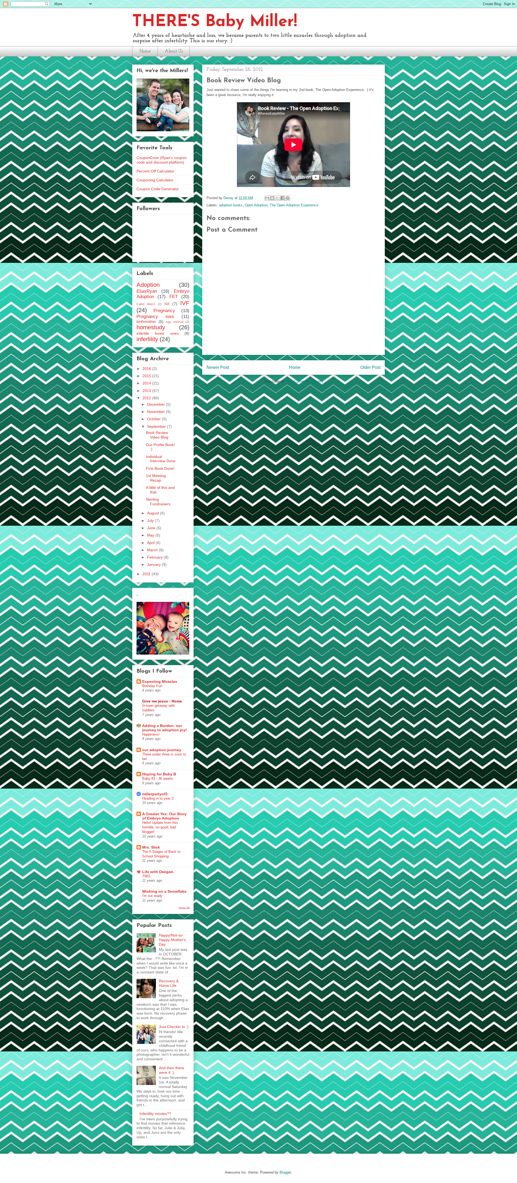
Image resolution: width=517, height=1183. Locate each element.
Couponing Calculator (155, 180)
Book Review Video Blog (157, 434)
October (154, 419)
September (157, 426)
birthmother (146, 321)
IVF (184, 303)
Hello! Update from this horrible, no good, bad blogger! (160, 827)
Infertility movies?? (155, 1113)
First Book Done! (160, 468)
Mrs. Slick (151, 847)
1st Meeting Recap (156, 478)
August (153, 513)
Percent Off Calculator (155, 171)
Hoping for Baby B (159, 774)
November (156, 411)
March (153, 550)
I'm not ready (152, 896)
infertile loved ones (158, 333)
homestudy (151, 327)
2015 (147, 376)
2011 (147, 574)
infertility (147, 339)
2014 (147, 383)
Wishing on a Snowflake (164, 891)
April (151, 543)
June (151, 528)
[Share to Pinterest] (287, 198)
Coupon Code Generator (158, 189)
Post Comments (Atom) (304, 381)
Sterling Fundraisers (158, 501)
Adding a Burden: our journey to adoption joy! (164, 727)
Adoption (148, 284)
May (151, 535)
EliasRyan (147, 291)
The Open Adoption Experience (294, 205)
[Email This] (267, 198)
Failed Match (146, 304)
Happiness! (151, 734)
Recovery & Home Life (169, 983)
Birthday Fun (152, 686)
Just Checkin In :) (173, 1027)
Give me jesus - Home (162, 701)
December (156, 404)
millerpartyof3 (154, 794)
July (151, 520)
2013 (147, 391)
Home (145, 51)
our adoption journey (161, 750)
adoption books (231, 205)
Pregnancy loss (155, 316)
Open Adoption (256, 205)
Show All (184, 908)
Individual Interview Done (161, 458)
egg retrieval (174, 321)
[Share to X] (277, 198)
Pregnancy (164, 310)
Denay (229, 198)
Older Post (370, 367)
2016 (147, 368)
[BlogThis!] (272, 198)
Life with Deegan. (158, 872)
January (154, 564)
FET (173, 296)
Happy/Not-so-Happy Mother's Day (172, 940)
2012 (147, 398)
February (155, 557)
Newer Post (218, 367)
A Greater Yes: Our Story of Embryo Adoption (164, 816)
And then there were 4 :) (171, 1070)
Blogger (285, 1172)
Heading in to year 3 (157, 798)
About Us (174, 51)
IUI (167, 304)
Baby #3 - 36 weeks (157, 778)
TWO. (146, 876)
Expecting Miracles (159, 681)
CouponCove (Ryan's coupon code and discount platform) (162, 160)
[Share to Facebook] (282, 198)
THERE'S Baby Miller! (214, 22)
